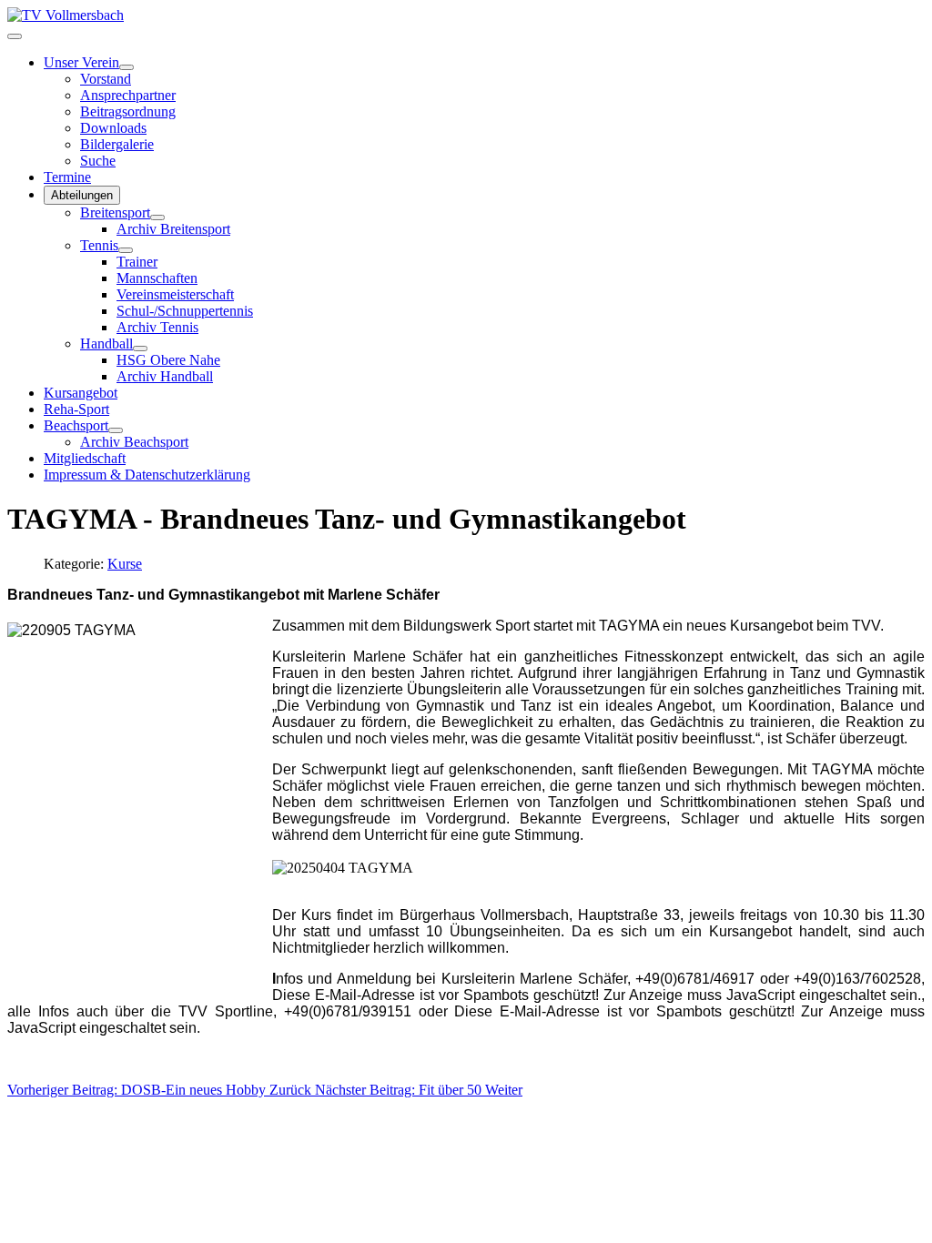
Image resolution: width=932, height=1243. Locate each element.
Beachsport (76, 425)
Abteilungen (82, 195)
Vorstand (105, 78)
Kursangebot (80, 392)
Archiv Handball (164, 376)
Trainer (136, 261)
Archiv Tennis (157, 327)
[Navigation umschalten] (14, 36)
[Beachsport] (115, 430)
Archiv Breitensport (173, 229)
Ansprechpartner (128, 95)
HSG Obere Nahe (168, 360)
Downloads (113, 128)
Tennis (99, 245)
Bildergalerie (117, 144)
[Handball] (140, 348)
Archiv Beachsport (134, 442)
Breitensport (115, 212)
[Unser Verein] (126, 67)
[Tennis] (125, 250)
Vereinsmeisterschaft (175, 294)
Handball (106, 343)
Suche (98, 160)
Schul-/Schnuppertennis (184, 310)
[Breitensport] (157, 217)
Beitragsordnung (128, 111)
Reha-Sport (76, 409)
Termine (67, 177)
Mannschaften (157, 278)
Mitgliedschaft (85, 458)
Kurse (124, 563)
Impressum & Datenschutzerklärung (147, 474)
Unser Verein (81, 62)
